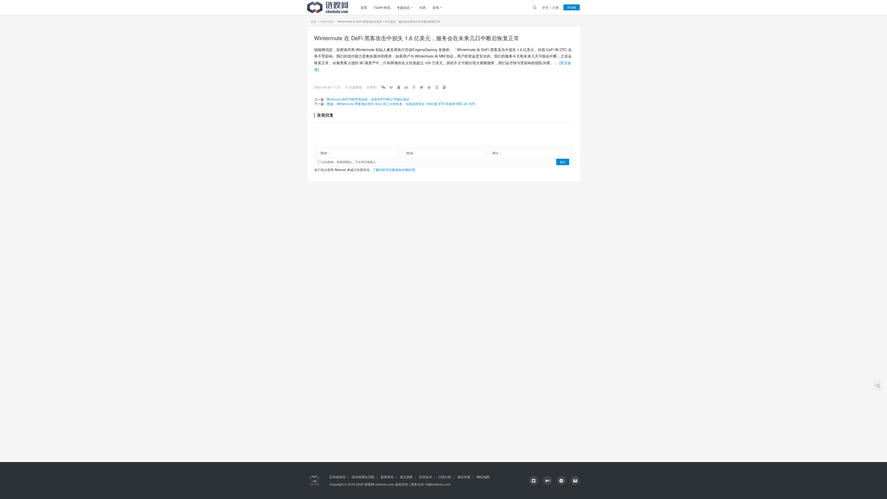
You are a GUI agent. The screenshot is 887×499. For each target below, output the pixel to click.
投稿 (573, 7)
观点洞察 (406, 477)
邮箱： (411, 153)
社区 (422, 7)
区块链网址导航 (363, 477)
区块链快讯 (337, 477)
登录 (545, 7)
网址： (497, 153)
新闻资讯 (387, 477)
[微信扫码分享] (383, 87)
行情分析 (444, 477)
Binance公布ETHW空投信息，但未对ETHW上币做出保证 (368, 99)
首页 (364, 7)
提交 (562, 162)
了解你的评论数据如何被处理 (394, 169)
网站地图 (483, 477)
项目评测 (463, 477)
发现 (435, 7)
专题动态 (403, 7)
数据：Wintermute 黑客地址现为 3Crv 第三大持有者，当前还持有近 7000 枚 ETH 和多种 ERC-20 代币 (401, 103)
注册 (555, 7)
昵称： (325, 153)
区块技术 (425, 477)
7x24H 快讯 (382, 7)
